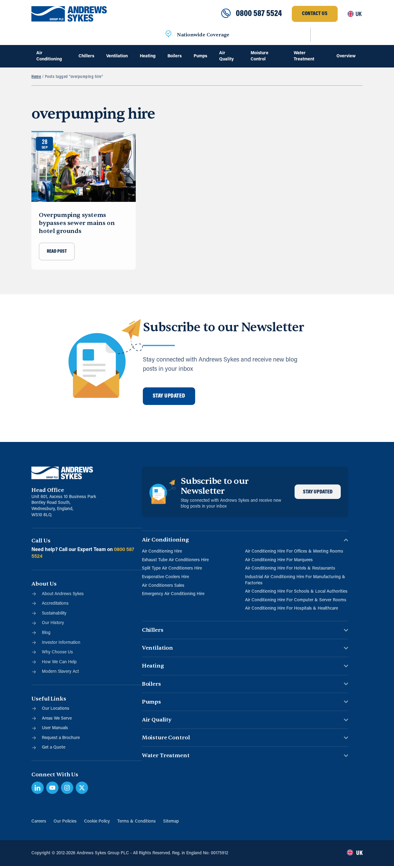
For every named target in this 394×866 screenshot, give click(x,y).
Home (36, 77)
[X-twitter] (82, 788)
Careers (38, 821)
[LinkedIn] (37, 788)
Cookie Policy (97, 821)
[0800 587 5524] (226, 13)
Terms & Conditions (136, 821)
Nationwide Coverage (203, 35)
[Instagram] (67, 788)
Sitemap (171, 821)
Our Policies (65, 821)
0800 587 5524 (259, 14)
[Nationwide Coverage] (168, 34)
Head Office (47, 490)
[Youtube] (52, 788)
